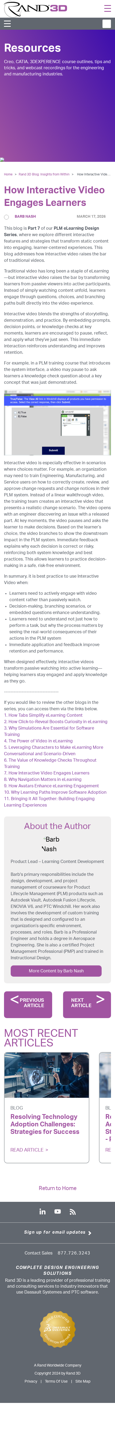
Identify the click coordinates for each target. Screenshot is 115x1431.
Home (8, 174)
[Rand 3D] (35, 8)
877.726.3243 (74, 1253)
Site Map (82, 1381)
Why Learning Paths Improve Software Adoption (58, 792)
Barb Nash (25, 216)
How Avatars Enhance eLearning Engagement (54, 786)
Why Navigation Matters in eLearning (45, 779)
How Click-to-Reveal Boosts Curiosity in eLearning (59, 722)
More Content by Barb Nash (56, 971)
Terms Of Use (56, 1381)
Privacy (31, 1381)
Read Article (27, 1150)
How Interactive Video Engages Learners (49, 773)
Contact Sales (38, 1253)
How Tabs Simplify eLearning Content (46, 715)
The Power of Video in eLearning (41, 741)
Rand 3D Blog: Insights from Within (44, 174)
